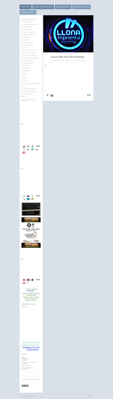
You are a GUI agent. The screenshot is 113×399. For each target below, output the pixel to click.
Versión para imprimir (26, 395)
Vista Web (90, 395)
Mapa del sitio (33, 395)
